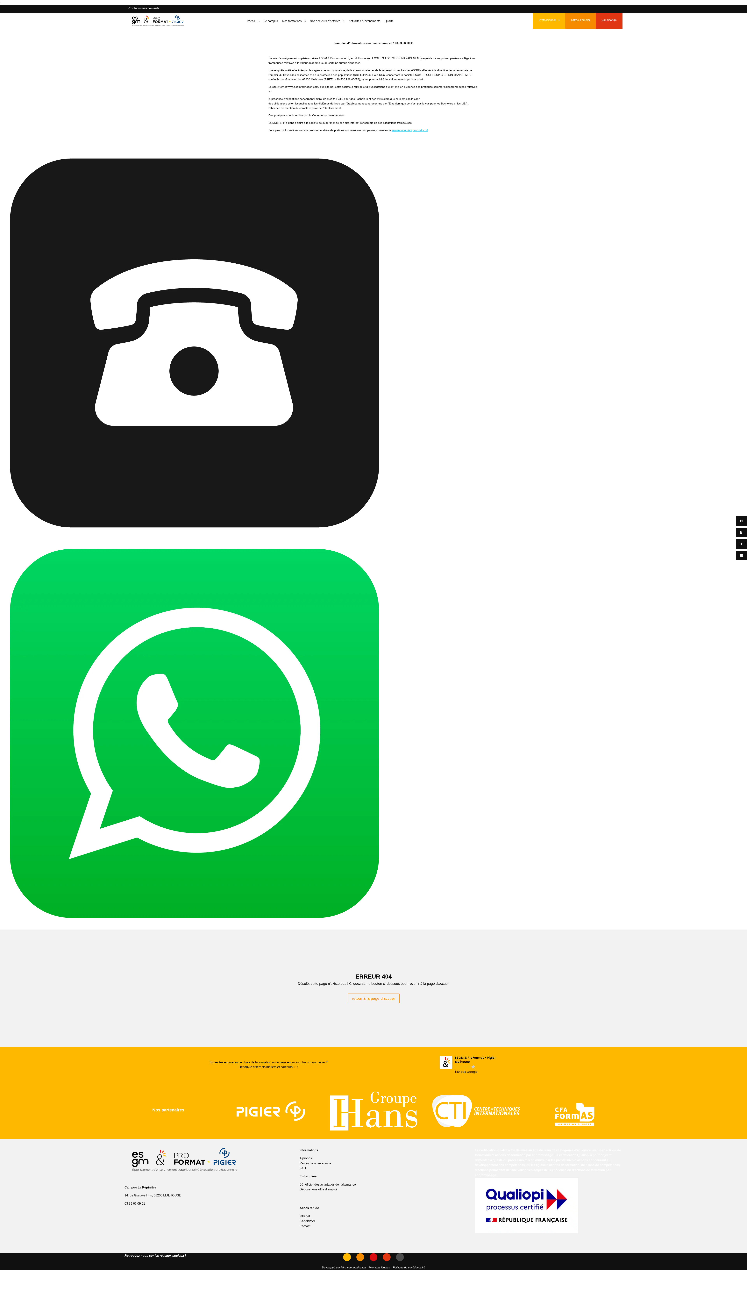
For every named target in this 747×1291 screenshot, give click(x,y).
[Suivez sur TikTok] (400, 1257)
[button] (473, 1065)
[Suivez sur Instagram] (360, 1257)
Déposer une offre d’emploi (318, 1189)
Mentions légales (379, 1267)
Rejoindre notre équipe (315, 1163)
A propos (306, 1158)
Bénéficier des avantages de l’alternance (328, 1184)
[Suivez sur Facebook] (387, 1257)
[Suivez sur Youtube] (347, 1257)
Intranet (305, 1216)
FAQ (303, 1168)
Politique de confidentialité (409, 1267)
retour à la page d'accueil (373, 998)
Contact (305, 1226)
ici (294, 1067)
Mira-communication (353, 1267)
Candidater (307, 1221)
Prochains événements (143, 8)
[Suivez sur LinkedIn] (373, 1257)
